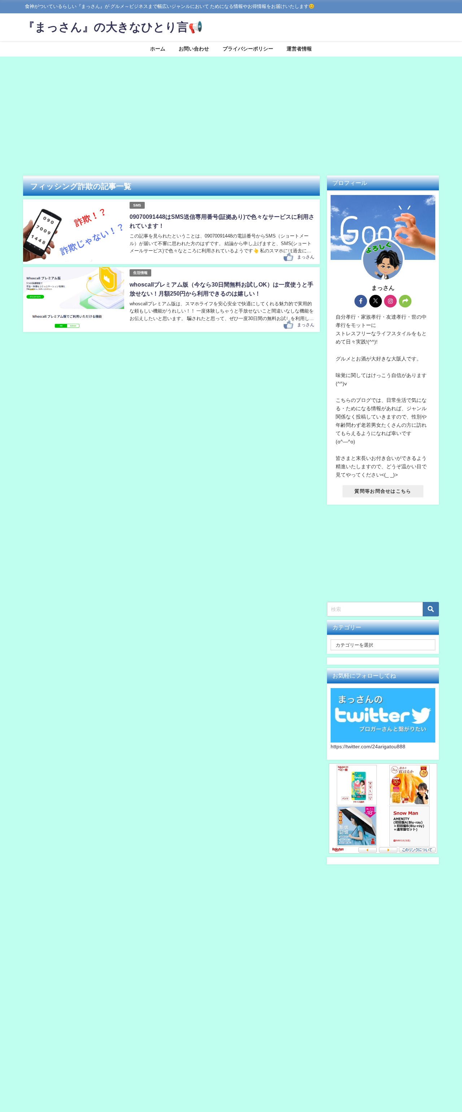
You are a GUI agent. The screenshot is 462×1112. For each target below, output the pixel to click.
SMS (137, 205)
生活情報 (140, 272)
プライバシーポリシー (248, 48)
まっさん (305, 257)
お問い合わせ (194, 48)
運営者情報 (299, 48)
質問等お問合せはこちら (382, 491)
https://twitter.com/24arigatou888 (368, 746)
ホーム (157, 48)
